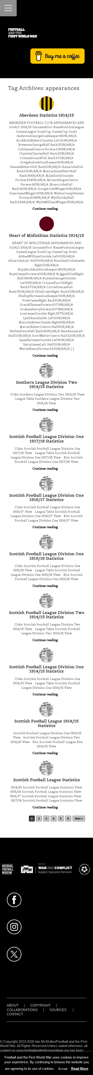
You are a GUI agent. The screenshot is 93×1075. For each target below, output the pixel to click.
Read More (79, 1068)
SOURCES (57, 1010)
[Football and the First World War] (46, 32)
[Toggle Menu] (8, 8)
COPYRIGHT (40, 1005)
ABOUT (13, 1005)
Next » (79, 818)
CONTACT (15, 1014)
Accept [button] (62, 1068)
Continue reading (46, 209)
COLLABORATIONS (22, 1010)
